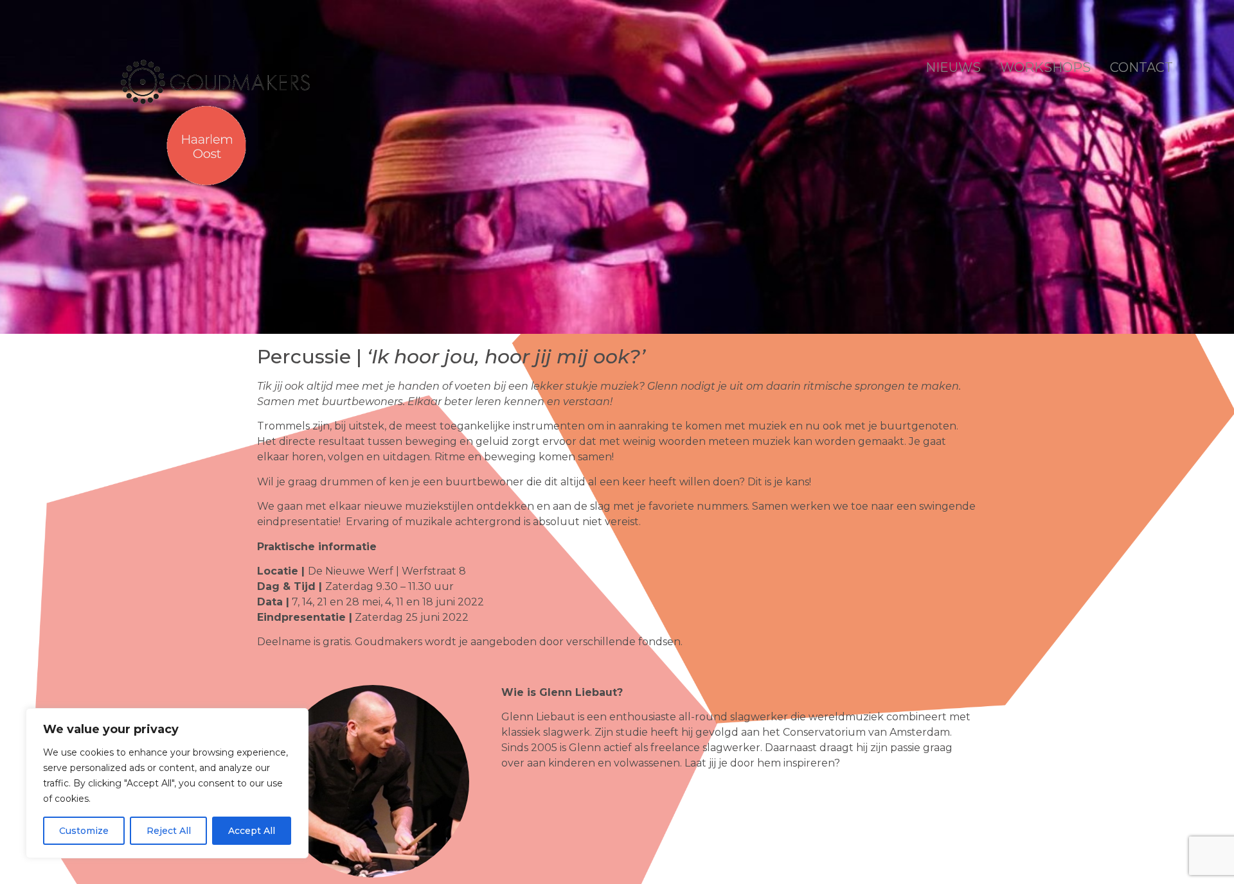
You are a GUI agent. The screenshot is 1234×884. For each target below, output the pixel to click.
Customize (84, 830)
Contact (1141, 67)
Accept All (251, 830)
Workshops (1045, 67)
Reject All (169, 830)
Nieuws (953, 67)
